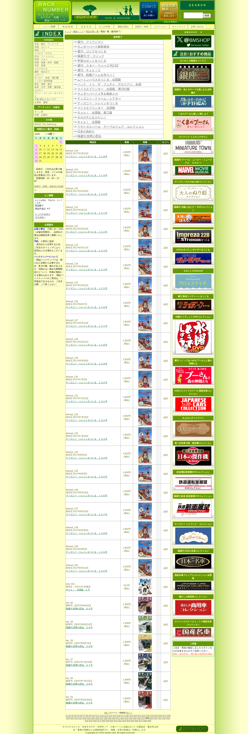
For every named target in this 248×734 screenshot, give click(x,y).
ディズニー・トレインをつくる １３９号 (86, 552)
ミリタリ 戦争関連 (43, 81)
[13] (106, 715)
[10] (93, 715)
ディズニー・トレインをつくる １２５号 (86, 288)
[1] (67, 715)
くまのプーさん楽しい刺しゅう (193, 113)
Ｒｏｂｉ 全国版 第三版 (94, 112)
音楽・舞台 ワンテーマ (46, 44)
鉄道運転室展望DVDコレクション (193, 472)
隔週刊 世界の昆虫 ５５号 (79, 703)
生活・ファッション (44, 56)
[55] (91, 721)
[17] (123, 715)
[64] (128, 721)
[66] (137, 721)
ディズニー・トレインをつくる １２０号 (86, 194)
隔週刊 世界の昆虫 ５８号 (79, 646)
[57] (99, 721)
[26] (160, 715)
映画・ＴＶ (39, 50)
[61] (116, 721)
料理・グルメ (41, 59)
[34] (89, 718)
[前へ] (107, 713)
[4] (75, 715)
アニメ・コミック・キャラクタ (48, 94)
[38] (105, 718)
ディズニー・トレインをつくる (97, 103)
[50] (155, 718)
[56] (95, 721)
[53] (168, 718)
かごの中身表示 (42, 214)
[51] (160, 718)
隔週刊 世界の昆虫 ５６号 (79, 684)
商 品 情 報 (67, 26)
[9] (90, 715)
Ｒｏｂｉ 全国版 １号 (78, 590)
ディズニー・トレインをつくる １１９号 (86, 175)
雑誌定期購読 (170, 21)
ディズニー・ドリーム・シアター (99, 98)
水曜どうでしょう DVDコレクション (193, 317)
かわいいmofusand (193, 271)
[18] (127, 715)
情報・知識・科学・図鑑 (46, 62)
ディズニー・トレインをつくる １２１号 (86, 213)
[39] (109, 718)
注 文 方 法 (86, 26)
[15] (114, 715)
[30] (72, 718)
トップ (68, 31)
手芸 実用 (39, 65)
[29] (68, 718)
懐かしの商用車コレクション (193, 596)
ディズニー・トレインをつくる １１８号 (86, 156)
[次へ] (129, 713)
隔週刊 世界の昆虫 (89, 136)
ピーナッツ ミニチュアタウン (193, 137)
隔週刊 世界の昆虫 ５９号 (79, 627)
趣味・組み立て (42, 71)
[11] (97, 715)
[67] (141, 721)
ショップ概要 (49, 26)
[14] (110, 715)
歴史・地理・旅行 (43, 84)
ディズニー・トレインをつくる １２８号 (86, 345)
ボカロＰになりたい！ (91, 117)
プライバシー (160, 26)
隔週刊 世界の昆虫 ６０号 (79, 608)
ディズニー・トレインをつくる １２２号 (86, 232)
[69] (149, 721)
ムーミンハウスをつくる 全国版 (99, 79)
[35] (93, 718)
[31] (76, 718)
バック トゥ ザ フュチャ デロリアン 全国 (109, 84)
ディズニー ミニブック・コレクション (193, 524)
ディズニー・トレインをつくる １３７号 (86, 514)
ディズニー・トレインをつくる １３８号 (86, 533)
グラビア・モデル (43, 53)
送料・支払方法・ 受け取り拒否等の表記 (193, 654)
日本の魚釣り (86, 131)
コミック (148, 21)
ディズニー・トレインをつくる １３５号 (86, 477)
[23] (148, 715)
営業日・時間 (141, 26)
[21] (139, 715)
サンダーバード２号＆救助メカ (97, 93)
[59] (107, 721)
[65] (132, 721)
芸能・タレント (42, 47)
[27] (164, 715)
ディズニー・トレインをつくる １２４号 (86, 269)
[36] (97, 718)
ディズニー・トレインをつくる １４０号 (86, 571)
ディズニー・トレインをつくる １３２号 (86, 420)
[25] (156, 715)
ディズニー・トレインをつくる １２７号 (86, 326)
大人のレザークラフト (193, 418)
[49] (151, 718)
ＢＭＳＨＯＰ (88, 726)
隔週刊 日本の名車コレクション (193, 551)
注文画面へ (40, 217)
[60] (111, 721)
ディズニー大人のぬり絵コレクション (193, 181)
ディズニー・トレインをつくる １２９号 (86, 363)
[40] (114, 718)
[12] (102, 715)
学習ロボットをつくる (91, 60)
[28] (168, 715)
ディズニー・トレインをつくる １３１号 (86, 401)
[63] (124, 721)
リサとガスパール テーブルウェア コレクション (110, 126)
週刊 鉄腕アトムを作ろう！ (96, 74)
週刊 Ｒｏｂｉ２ (89, 70)
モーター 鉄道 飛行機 (46, 78)
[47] (143, 718)
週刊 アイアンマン (90, 41)
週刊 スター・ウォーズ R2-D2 (98, 65)
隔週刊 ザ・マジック (90, 56)
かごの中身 (104, 26)
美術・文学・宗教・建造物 (47, 87)
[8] (87, 715)
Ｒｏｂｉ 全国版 (89, 122)
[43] (126, 718)
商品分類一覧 (92, 31)
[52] (164, 718)
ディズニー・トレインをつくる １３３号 (86, 439)
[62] (120, 721)
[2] (69, 715)
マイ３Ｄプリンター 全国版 (96, 107)
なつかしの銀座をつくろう (193, 60)
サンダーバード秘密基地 (93, 46)
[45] (135, 718)
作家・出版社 (41, 115)
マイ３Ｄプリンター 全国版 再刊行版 (103, 89)
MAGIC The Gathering (45, 124)
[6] (81, 715)
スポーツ (38, 75)
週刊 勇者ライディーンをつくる (193, 296)
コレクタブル (41, 68)
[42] (122, 718)
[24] (152, 715)
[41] (118, 718)
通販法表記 (123, 26)
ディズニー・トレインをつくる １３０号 (86, 382)
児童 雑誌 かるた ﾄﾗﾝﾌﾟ (45, 99)
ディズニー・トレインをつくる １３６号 (86, 495)
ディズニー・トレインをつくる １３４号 (86, 458)
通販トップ (78, 31)
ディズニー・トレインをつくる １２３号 (86, 250)
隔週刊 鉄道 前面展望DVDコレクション (193, 496)
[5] (78, 715)
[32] (80, 718)
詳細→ (57, 129)
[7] (84, 715)
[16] (118, 715)
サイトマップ (178, 26)
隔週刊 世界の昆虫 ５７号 (79, 665)
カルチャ (38, 90)
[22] (143, 715)
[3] (72, 715)
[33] (84, 718)
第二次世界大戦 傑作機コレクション (193, 443)
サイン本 (38, 111)
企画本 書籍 (41, 102)
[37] (101, 718)
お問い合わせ (197, 26)
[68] (145, 721)
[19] (131, 715)
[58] (103, 721)
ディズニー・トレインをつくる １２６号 (86, 307)
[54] (86, 721)
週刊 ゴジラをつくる (91, 51)
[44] (130, 718)
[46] (139, 718)
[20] (135, 715)
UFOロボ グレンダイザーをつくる (193, 250)
